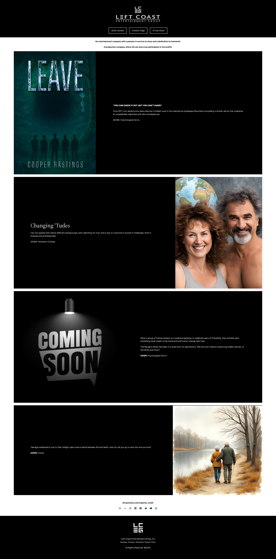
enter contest (117, 30)
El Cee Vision (159, 30)
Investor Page (138, 30)
